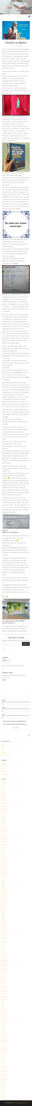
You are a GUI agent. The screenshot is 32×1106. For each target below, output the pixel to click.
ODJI (2, 750)
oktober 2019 (3, 994)
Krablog (2, 768)
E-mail (4, 707)
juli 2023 (2, 878)
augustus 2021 (4, 937)
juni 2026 (3, 787)
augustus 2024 (4, 844)
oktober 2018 (3, 1020)
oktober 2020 (3, 963)
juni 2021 (2, 942)
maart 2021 (3, 950)
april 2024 (3, 855)
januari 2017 (3, 1069)
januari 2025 (3, 831)
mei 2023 (3, 883)
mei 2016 (3, 1089)
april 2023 (3, 885)
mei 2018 (3, 1027)
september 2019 (4, 996)
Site (3, 714)
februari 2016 (3, 1097)
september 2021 (4, 934)
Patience (2, 747)
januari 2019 (3, 1017)
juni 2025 (3, 818)
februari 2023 (3, 891)
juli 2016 (2, 1084)
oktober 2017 (3, 1045)
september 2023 (4, 873)
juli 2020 (2, 971)
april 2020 (3, 978)
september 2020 (4, 965)
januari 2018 (3, 1038)
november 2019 (4, 991)
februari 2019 (3, 1014)
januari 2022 (3, 924)
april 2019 (3, 1009)
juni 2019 (3, 1004)
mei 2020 (3, 976)
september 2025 (4, 811)
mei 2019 (3, 1007)
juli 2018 (2, 1025)
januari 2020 (3, 986)
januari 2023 (3, 893)
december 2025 (4, 803)
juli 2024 (2, 847)
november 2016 (4, 1074)
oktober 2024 (3, 839)
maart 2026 (3, 795)
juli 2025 (2, 816)
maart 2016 (3, 1094)
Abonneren (26, 644)
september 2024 (4, 842)
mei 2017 (3, 1058)
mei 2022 (3, 914)
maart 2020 (3, 981)
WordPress (15, 1102)
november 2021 (4, 929)
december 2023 (4, 865)
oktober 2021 (3, 932)
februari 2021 (3, 952)
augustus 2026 (4, 782)
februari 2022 (3, 922)
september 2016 (4, 1079)
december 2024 (4, 834)
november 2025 (4, 806)
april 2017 (3, 1061)
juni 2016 (3, 1087)
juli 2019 (2, 1002)
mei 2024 (3, 852)
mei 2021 (3, 945)
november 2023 (4, 867)
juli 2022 (2, 909)
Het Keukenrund (4, 766)
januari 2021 (3, 955)
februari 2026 (3, 798)
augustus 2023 (4, 875)
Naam (4, 700)
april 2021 (3, 947)
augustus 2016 (4, 1081)
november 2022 (4, 898)
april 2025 (3, 824)
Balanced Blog (24, 1102)
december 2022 (4, 896)
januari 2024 (3, 862)
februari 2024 (3, 860)
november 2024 (4, 836)
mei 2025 (3, 821)
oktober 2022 (3, 901)
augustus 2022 (4, 906)
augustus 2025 (4, 813)
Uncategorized (4, 771)
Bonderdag (9, 650)
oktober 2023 (3, 870)
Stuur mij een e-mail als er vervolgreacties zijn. (14, 721)
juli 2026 (2, 785)
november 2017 (4, 1043)
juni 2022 (3, 911)
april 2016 (3, 1092)
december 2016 (4, 1071)
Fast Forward (3, 752)
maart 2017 (3, 1063)
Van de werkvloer (4, 774)
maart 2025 (3, 826)
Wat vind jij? (3, 744)
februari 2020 (3, 983)
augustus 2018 (4, 1022)
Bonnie (20, 46)
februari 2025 (3, 829)
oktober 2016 (3, 1076)
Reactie (4, 680)
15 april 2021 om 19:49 (5, 663)
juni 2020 (3, 973)
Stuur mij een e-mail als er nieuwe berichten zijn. (15, 724)
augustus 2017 (4, 1051)
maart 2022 (3, 919)
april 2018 (3, 1030)
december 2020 (4, 958)
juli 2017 (2, 1053)
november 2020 (4, 960)
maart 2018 (3, 1032)
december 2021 (4, 927)
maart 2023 (3, 888)
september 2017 (4, 1048)
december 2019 (4, 989)
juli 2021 (2, 940)
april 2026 (3, 793)
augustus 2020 (4, 968)
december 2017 (4, 1040)
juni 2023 (3, 880)
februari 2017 (3, 1066)
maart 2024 (3, 857)
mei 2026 (3, 790)
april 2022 (3, 916)
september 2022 (4, 903)
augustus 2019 (4, 999)
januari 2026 (3, 800)
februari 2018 (3, 1035)
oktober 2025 (3, 808)
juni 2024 (3, 849)
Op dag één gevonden (5, 755)
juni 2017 (3, 1056)
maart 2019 (3, 1012)
